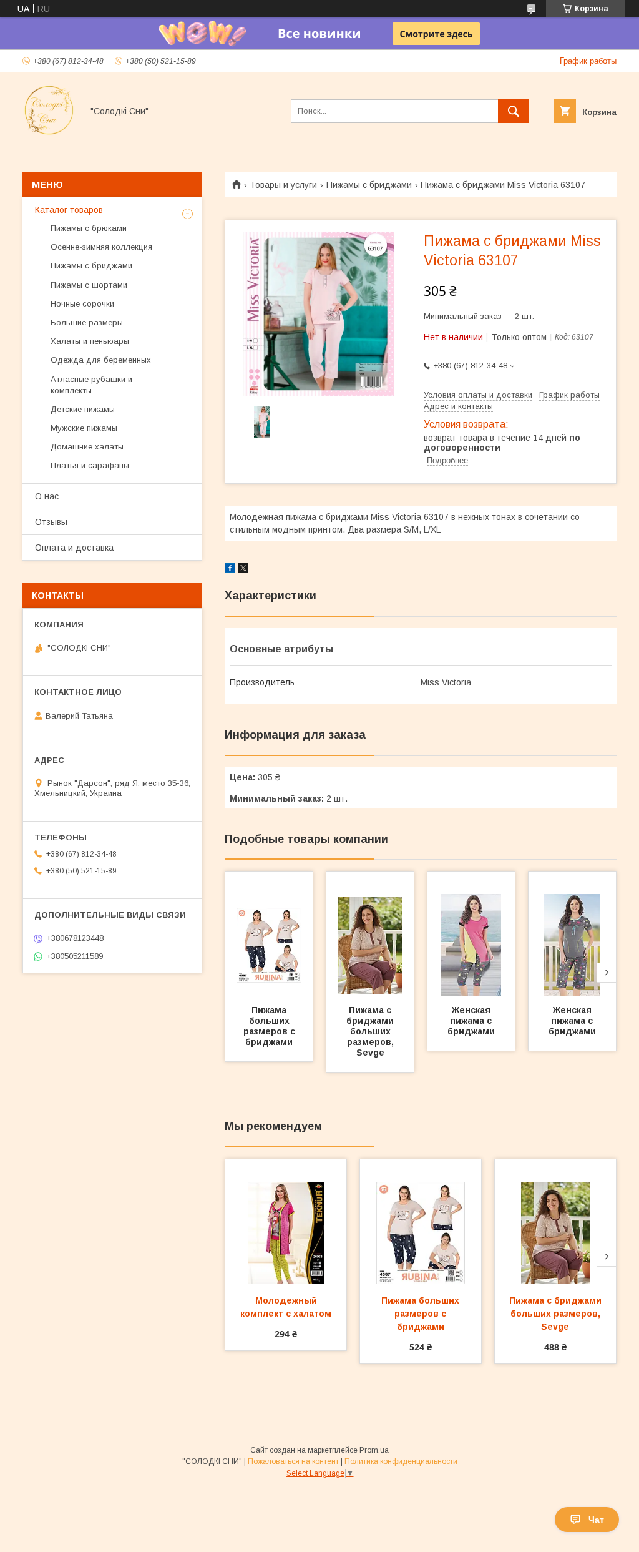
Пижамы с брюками (89, 228)
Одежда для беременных (101, 360)
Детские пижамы (83, 409)
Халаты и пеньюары (90, 341)
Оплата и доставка (74, 548)
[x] (243, 570)
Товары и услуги (283, 185)
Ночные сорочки (82, 303)
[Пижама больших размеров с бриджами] (269, 934)
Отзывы (51, 522)
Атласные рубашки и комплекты (91, 385)
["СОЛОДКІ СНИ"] (49, 134)
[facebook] (230, 570)
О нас (47, 496)
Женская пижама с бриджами (471, 1020)
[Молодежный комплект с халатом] (285, 1221)
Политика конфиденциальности (400, 1461)
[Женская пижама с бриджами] (471, 934)
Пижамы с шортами (89, 285)
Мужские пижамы (84, 428)
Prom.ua (374, 1450)
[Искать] (513, 111)
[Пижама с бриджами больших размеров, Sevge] (370, 934)
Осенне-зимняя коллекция (101, 247)
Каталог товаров (69, 210)
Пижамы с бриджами (369, 185)
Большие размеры (87, 322)
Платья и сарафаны (90, 465)
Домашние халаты (87, 446)
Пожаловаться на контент (293, 1461)
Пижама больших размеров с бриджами (270, 1026)
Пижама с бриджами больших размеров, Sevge (371, 1031)
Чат (596, 1520)
